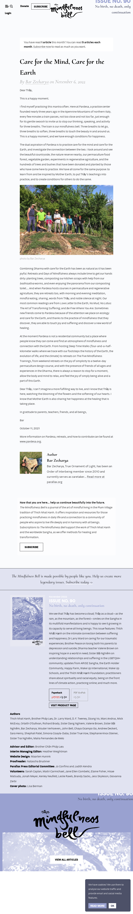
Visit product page (63, 705)
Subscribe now (42, 46)
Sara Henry (16, 733)
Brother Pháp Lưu (42, 718)
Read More (97, 906)
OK (112, 906)
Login (8, 13)
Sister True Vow (79, 733)
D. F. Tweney (79, 718)
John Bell (67, 728)
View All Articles (66, 859)
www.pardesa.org (30, 441)
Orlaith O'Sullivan (31, 723)
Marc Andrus (108, 718)
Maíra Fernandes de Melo (48, 738)
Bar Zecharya (37, 82)
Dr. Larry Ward (62, 718)
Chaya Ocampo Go (85, 728)
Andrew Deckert (107, 728)
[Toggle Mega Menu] (6, 6)
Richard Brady (51, 723)
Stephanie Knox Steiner (103, 733)
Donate (24, 6)
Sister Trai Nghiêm (21, 738)
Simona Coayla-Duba (56, 733)
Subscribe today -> (79, 582)
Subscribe (41, 6)
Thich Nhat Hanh (20, 718)
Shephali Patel (33, 733)
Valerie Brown (94, 723)
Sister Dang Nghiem (73, 723)
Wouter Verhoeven (49, 728)
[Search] (12, 6)
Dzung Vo (94, 718)
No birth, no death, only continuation (76, 605)
